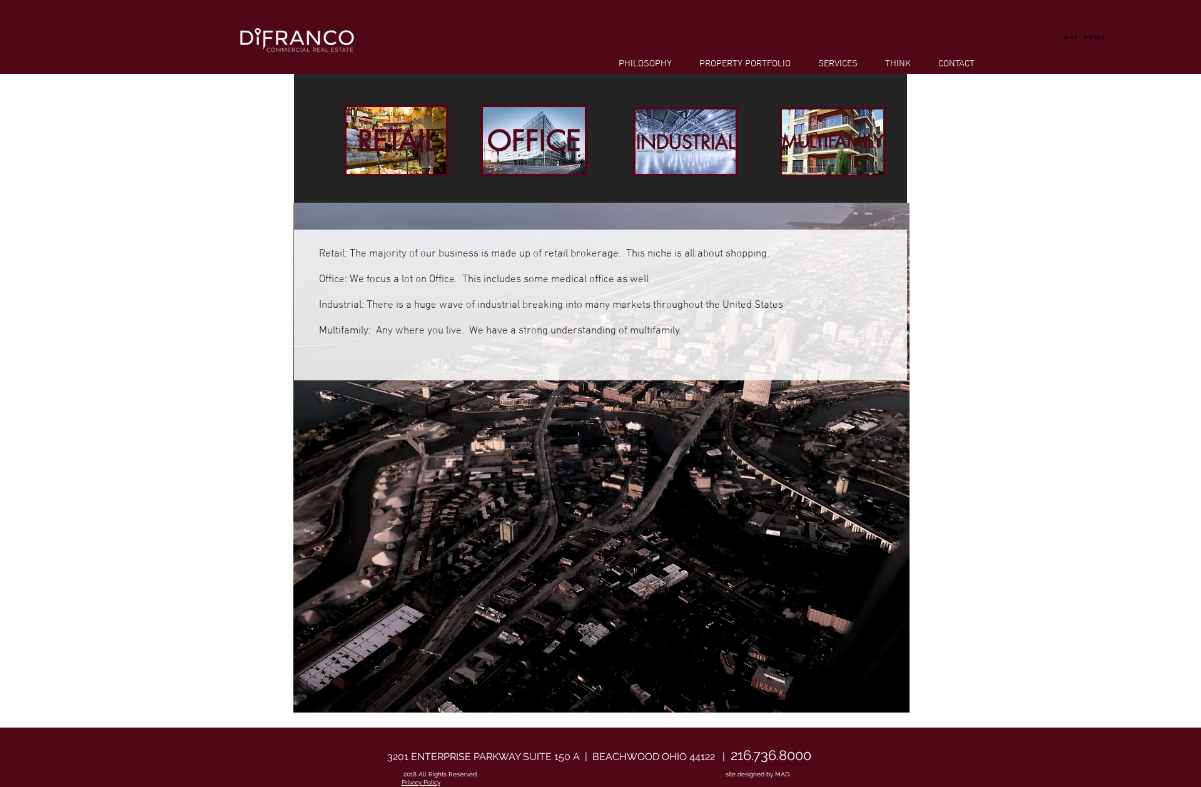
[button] (396, 140)
